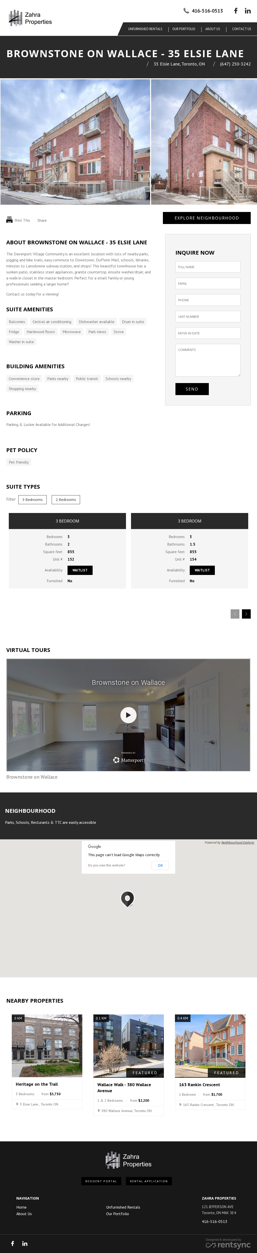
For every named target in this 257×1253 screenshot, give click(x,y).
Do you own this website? (106, 865)
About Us (24, 1213)
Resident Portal (101, 1181)
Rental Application (149, 1181)
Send (192, 389)
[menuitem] (146, 29)
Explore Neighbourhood (207, 218)
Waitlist (80, 570)
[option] (75, 142)
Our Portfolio (183, 29)
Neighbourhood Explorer (237, 843)
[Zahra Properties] (30, 18)
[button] (128, 899)
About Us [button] (212, 29)
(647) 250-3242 (235, 64)
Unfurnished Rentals (145, 29)
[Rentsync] (228, 1243)
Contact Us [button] (241, 29)
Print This (22, 220)
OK (160, 865)
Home (21, 1207)
